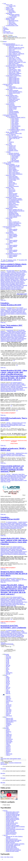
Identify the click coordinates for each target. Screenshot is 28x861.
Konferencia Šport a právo (17, 422)
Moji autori (3, 778)
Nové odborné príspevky (6, 454)
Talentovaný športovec (5, 338)
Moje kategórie (4, 764)
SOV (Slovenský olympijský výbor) (13, 281)
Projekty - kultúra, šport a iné (13, 479)
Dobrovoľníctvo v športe (19, 273)
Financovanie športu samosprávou (8, 274)
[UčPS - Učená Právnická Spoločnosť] (1, 41)
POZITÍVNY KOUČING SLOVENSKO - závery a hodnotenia (13, 626)
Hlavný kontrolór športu (15, 275)
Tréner (22, 635)
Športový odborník (15, 282)
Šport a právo (17, 281)
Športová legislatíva (11, 312)
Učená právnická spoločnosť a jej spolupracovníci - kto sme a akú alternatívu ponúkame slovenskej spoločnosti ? (12, 468)
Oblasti (2, 758)
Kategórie (15, 758)
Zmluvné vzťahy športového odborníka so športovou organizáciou (12, 288)
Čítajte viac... (3, 300)
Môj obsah (3, 782)
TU (14, 360)
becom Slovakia (9, 330)
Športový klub (8, 282)
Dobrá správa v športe (9, 273)
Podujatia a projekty (12, 259)
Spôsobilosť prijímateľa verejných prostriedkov (13, 283)
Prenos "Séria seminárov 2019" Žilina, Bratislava (12, 326)
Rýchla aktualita (4, 336)
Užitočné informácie (17, 285)
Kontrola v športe (23, 475)
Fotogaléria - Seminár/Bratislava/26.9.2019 (11, 304)
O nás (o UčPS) (14, 454)
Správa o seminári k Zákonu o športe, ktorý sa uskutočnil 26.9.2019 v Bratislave (14, 266)
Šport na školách (6, 634)
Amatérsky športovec (11, 271)
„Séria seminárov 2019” (21, 294)
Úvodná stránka (9, 285)
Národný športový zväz (12, 276)
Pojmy (8, 758)
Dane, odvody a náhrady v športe (17, 383)
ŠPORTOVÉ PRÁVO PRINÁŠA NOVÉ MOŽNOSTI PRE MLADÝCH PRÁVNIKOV (14, 573)
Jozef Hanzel (9, 307)
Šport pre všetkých (14, 634)
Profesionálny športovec (9, 279)
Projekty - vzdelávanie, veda (21, 279)
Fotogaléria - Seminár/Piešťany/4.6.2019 (10, 518)
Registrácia (11, 762)
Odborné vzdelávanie (9, 278)
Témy (5, 758)
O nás (4, 259)
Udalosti (19, 758)
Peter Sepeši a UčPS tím (11, 578)
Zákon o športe (7, 286)
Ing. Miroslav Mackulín (11, 630)
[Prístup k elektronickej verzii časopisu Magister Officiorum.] (4, 41)
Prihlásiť (2, 762)
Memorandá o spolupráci (16, 476)
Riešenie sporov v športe (18, 280)
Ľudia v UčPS (4, 476)
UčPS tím (8, 422)
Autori (11, 758)
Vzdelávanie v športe (5, 339)
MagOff (8, 476)
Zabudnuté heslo (17, 762)
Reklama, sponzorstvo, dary (7, 280)
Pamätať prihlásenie (7, 761)
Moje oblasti (3, 768)
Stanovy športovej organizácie (17, 337)
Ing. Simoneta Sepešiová (16, 382)
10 (10, 261)
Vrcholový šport (11, 636)
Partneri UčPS (4, 479)
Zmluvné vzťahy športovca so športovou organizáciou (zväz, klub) (12, 287)
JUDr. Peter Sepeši (10, 270)
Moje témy (3, 773)
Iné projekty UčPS (23, 259)
